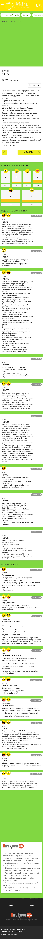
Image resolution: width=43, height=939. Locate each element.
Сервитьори (6, 703)
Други (5, 71)
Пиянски (5, 653)
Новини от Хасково (18, 929)
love (37, 185)
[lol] (4, 215)
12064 (5, 500)
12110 (4, 779)
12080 (5, 422)
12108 (5, 221)
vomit (17, 185)
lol (11, 204)
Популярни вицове (10, 15)
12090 (5, 364)
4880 (11, 905)
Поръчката (8, 706)
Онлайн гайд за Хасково (11, 931)
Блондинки (6, 619)
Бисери (26, 15)
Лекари (4, 572)
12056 (5, 537)
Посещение (8, 575)
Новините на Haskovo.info (13, 845)
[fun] (4, 272)
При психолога (9, 685)
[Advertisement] (21, 44)
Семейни (5, 600)
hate (5, 185)
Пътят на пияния (11, 656)
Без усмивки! (8, 603)
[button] (2, 5)
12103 (5, 257)
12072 (5, 474)
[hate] (8, 615)
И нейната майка (11, 621)
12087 (5, 390)
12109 (4, 760)
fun (27, 185)
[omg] (8, 215)
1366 (32, 905)
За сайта (4, 929)
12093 (5, 279)
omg (31, 204)
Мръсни (4, 758)
